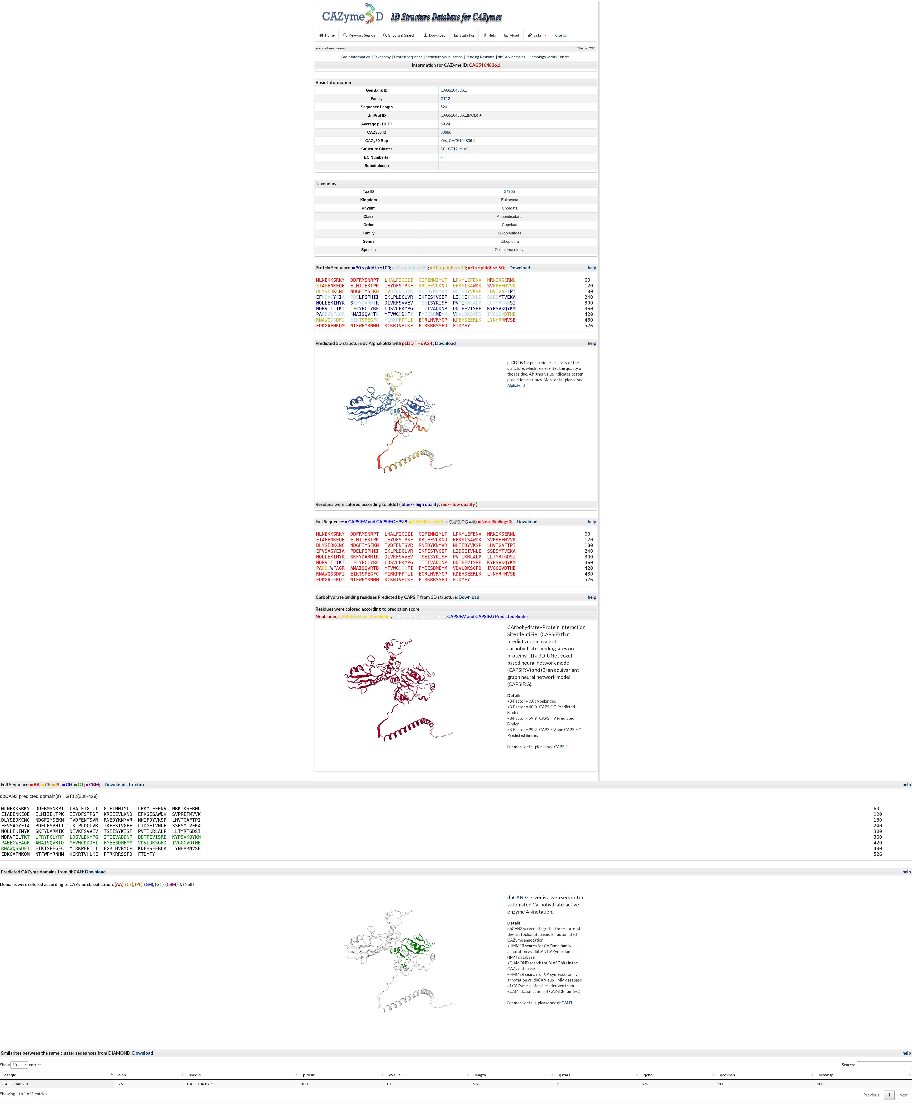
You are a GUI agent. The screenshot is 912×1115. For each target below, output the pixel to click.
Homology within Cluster (549, 56)
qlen (122, 1074)
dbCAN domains (512, 56)
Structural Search (401, 35)
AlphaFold (516, 385)
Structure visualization (444, 56)
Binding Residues (481, 56)
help (592, 267)
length (480, 1074)
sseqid (195, 1074)
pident (309, 1074)
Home (330, 35)
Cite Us (561, 35)
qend (648, 1074)
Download (437, 35)
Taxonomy (382, 56)
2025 (593, 48)
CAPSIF (560, 746)
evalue (395, 1074)
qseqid (10, 1074)
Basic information (356, 56)
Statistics (467, 35)
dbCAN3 (516, 897)
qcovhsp (727, 1074)
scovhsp (826, 1074)
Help (492, 35)
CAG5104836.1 (454, 90)
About (514, 35)
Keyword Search (362, 35)
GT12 (445, 99)
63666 (446, 132)
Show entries (21, 1064)
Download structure (125, 784)
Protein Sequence (408, 56)
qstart (564, 1074)
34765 (509, 192)
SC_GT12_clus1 (455, 149)
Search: (848, 1064)
